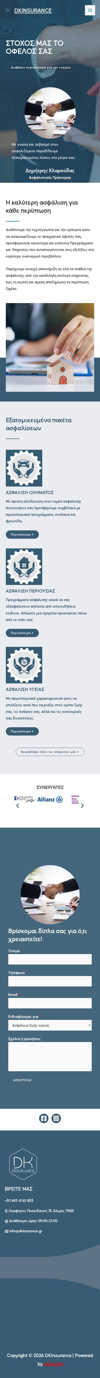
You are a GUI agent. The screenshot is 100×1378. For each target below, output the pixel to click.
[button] (41, 67)
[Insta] (56, 1118)
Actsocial (53, 1364)
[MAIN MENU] (90, 10)
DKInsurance (33, 10)
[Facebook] (44, 1118)
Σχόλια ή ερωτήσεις (24, 1038)
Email (14, 994)
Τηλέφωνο (17, 972)
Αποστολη (22, 1080)
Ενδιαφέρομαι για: (24, 1016)
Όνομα (15, 950)
